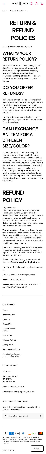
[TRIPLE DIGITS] (20, 3)
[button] (3, 3)
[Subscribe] (40, 416)
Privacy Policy (7, 345)
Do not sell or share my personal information (11, 355)
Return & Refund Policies (8, 329)
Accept (37, 449)
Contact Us (6, 324)
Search (5, 310)
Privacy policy (9, 450)
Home (4, 11)
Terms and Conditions (11, 349)
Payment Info (7, 335)
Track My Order (8, 315)
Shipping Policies (9, 340)
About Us (6, 319)
